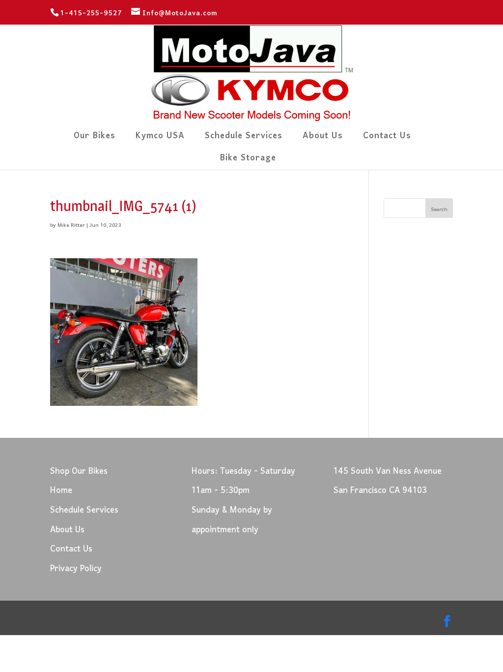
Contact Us (387, 139)
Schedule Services (243, 139)
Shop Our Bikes (79, 471)
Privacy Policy (76, 569)
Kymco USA (160, 139)
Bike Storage (248, 161)
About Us (323, 139)
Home (61, 491)
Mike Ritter (71, 225)
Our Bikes (94, 139)
